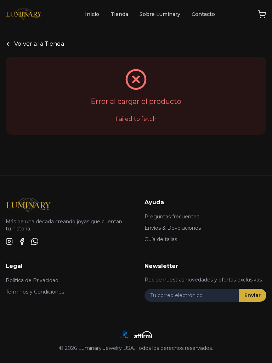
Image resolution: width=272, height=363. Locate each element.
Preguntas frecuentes (171, 216)
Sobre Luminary (160, 14)
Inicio (92, 14)
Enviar (252, 295)
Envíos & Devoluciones (172, 228)
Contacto (203, 14)
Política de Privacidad (32, 280)
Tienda (119, 14)
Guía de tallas (160, 239)
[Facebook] (22, 241)
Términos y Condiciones (35, 292)
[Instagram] (9, 241)
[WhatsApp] (34, 241)
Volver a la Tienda (39, 43)
